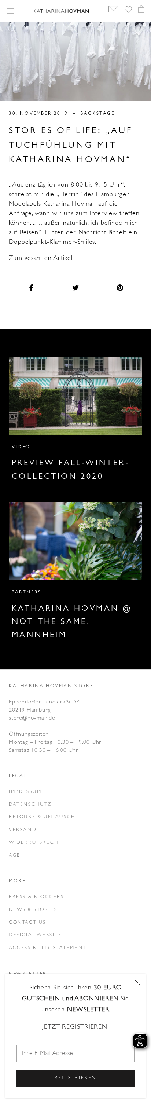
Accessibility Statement (47, 947)
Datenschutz (30, 804)
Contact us (27, 922)
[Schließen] (137, 982)
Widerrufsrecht (35, 842)
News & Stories (33, 909)
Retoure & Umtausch (42, 817)
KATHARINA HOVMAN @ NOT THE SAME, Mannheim (72, 622)
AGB (15, 855)
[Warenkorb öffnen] (141, 10)
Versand (22, 829)
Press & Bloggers (36, 896)
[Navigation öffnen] (10, 11)
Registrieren (75, 1078)
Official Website (35, 935)
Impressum (25, 791)
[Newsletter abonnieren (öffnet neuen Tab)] (113, 11)
